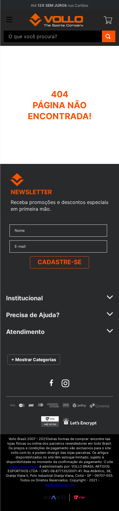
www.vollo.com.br (23, 466)
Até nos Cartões (59, 5)
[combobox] (59, 36)
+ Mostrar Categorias (33, 359)
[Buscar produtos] (108, 36)
